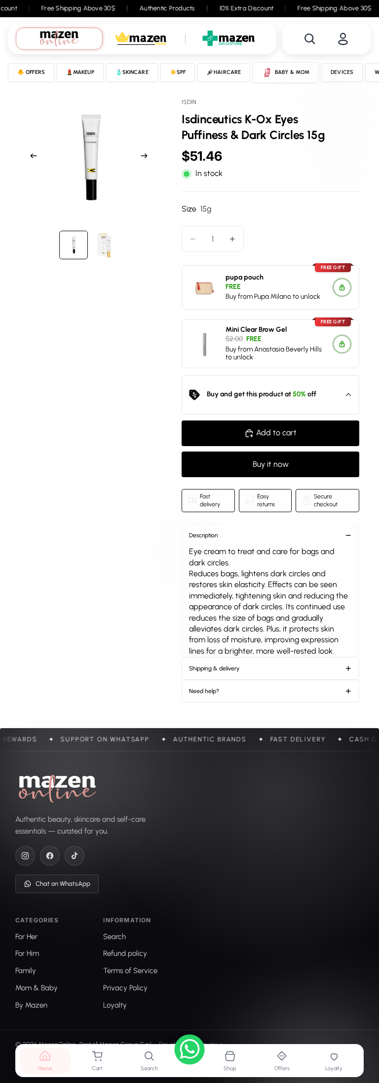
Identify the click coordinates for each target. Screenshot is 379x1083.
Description (203, 535)
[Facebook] (50, 856)
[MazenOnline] (57, 788)
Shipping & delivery (214, 668)
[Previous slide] (30, 157)
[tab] (59, 39)
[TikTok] (74, 856)
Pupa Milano (272, 297)
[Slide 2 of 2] (104, 245)
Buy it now (271, 464)
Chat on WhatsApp (63, 883)
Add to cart (276, 432)
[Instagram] (25, 856)
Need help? (204, 691)
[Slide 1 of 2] (73, 245)
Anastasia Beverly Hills (288, 349)
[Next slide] (147, 157)
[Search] (310, 39)
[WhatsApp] (189, 1051)
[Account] (343, 39)
